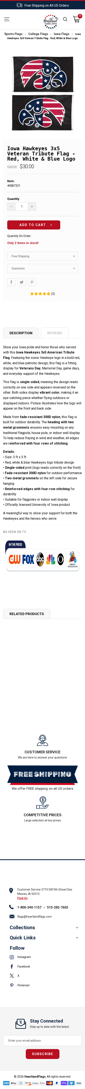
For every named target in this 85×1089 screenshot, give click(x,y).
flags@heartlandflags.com (34, 916)
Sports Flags (13, 34)
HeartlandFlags (35, 1076)
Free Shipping (20, 256)
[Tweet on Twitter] (22, 282)
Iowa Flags (61, 34)
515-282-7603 (57, 907)
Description (20, 333)
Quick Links (23, 938)
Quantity (13, 199)
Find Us (22, 898)
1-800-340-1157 (29, 907)
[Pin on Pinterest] (32, 282)
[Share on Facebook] (11, 282)
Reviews (54, 333)
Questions (18, 268)
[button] (42, 293)
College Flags (38, 34)
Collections (22, 927)
